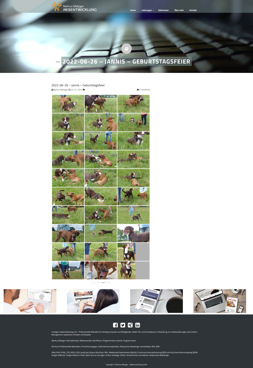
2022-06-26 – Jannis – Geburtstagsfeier (78, 85)
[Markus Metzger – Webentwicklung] (74, 6)
